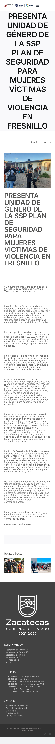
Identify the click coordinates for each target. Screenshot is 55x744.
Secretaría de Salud (15, 657)
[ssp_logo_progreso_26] (18, 5)
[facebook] (39, 734)
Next (46, 142)
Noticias (27, 524)
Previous (36, 142)
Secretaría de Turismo (16, 655)
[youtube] (50, 734)
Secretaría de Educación (17, 652)
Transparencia (12, 660)
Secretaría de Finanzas (17, 649)
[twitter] (44, 734)
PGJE (8, 662)
